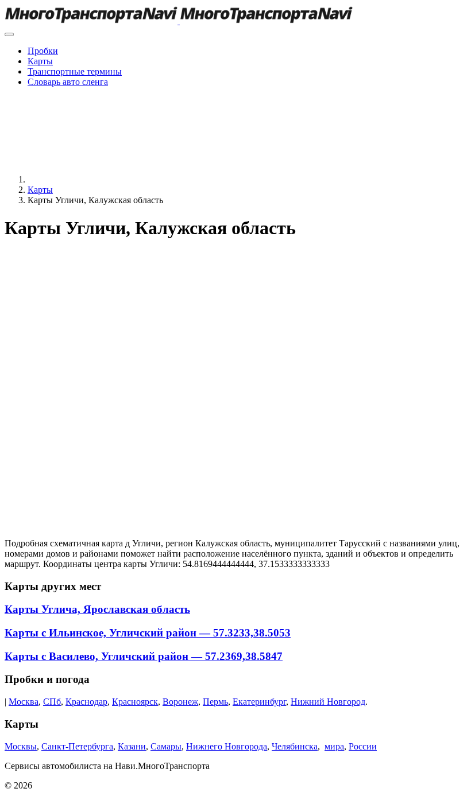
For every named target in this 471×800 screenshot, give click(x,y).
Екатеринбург (259, 701)
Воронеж (180, 701)
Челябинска (295, 746)
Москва (23, 701)
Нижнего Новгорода (226, 746)
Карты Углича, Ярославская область (97, 609)
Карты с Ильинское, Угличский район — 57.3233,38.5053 (148, 633)
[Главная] (114, 179)
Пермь (215, 701)
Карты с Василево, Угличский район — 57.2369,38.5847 (144, 656)
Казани (132, 746)
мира (334, 746)
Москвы (21, 746)
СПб (52, 701)
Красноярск (135, 701)
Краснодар (86, 701)
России (363, 746)
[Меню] (9, 34)
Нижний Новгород (328, 701)
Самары (166, 746)
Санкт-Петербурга (77, 746)
